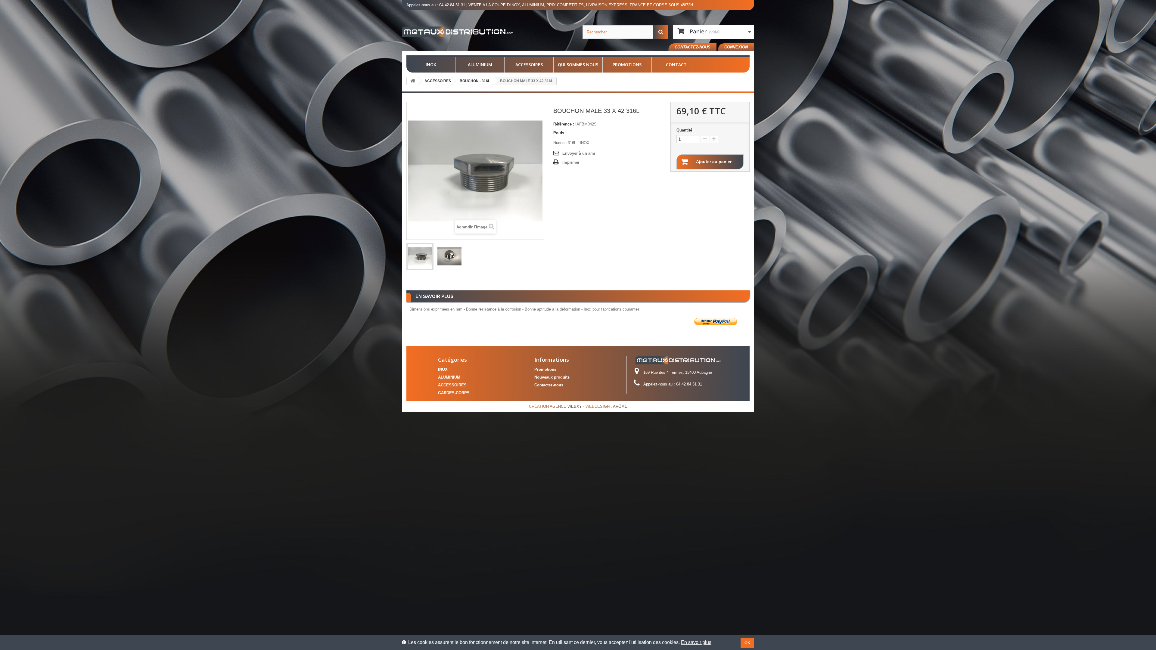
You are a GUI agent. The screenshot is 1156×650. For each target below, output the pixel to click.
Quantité (684, 130)
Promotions (627, 64)
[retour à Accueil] (412, 81)
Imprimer (571, 162)
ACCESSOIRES (529, 64)
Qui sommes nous (578, 64)
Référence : (563, 124)
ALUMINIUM (480, 64)
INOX (431, 64)
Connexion (736, 47)
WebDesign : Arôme (606, 406)
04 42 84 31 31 (452, 5)
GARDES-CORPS (454, 393)
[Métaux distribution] (457, 31)
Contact (676, 64)
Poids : (560, 133)
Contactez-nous (692, 47)
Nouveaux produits (552, 377)
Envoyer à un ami (578, 153)
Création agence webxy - (557, 406)
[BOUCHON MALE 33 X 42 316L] (420, 256)
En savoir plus (696, 642)
